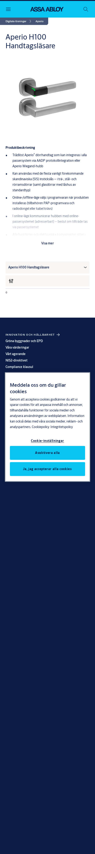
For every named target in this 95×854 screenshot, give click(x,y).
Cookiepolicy (40, 427)
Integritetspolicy (61, 427)
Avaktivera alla (47, 453)
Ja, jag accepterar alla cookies (47, 469)
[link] (19, 21)
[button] (40, 21)
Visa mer (47, 243)
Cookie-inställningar (47, 441)
